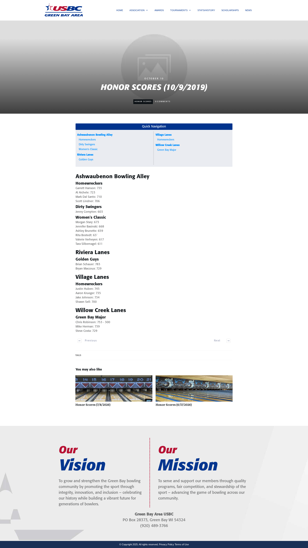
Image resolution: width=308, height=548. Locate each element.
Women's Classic (88, 149)
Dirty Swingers (87, 144)
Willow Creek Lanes (168, 145)
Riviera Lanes (85, 154)
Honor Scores (143, 102)
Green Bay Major (166, 150)
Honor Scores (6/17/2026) (194, 392)
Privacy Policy (166, 544)
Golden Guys (86, 159)
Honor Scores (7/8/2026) (113, 392)
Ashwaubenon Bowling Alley (94, 135)
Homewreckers (87, 139)
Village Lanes (164, 135)
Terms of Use (182, 544)
